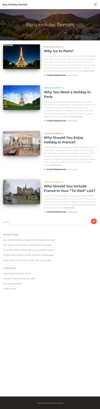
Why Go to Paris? (59, 51)
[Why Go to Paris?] (21, 56)
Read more (89, 71)
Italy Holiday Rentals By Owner (17, 273)
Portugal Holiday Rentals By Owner (19, 278)
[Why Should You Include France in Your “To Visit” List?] (21, 192)
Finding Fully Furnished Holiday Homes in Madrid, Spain (28, 255)
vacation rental (9, 288)
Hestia (39, 403)
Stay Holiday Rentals (53, 47)
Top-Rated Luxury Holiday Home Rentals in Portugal (27, 245)
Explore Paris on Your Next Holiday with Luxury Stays (27, 260)
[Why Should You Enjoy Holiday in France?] (21, 143)
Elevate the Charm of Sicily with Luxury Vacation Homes (28, 250)
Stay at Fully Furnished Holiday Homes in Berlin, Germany (29, 240)
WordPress (58, 403)
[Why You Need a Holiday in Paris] (21, 97)
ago (72, 75)
